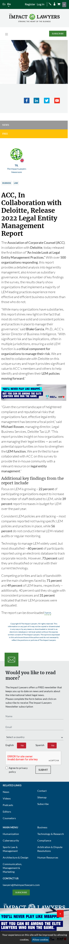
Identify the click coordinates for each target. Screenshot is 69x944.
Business (6, 183)
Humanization (11, 833)
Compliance (44, 840)
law (16, 183)
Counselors (9, 818)
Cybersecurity (11, 840)
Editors (7, 811)
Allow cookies (40, 939)
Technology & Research (50, 833)
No (22, 745)
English (10, 745)
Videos (7, 798)
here (48, 613)
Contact (42, 790)
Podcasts (8, 805)
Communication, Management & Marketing (12, 867)
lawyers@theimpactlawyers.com (21, 884)
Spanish (40, 745)
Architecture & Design (15, 857)
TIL (16, 168)
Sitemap (42, 797)
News (6, 791)
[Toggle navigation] (6, 34)
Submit (43, 769)
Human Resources (47, 857)
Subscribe (58, 33)
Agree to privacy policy (18, 769)
